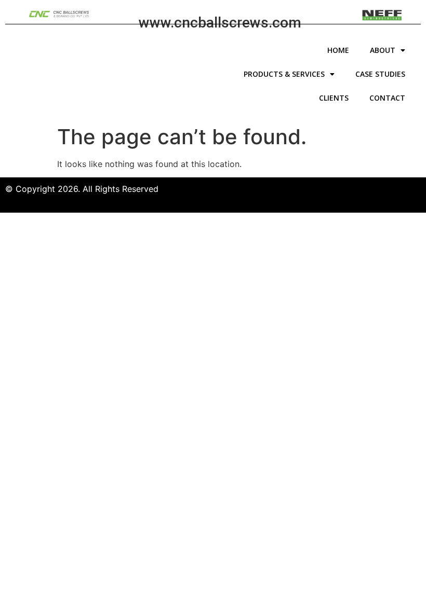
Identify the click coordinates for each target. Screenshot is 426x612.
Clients (334, 98)
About (382, 50)
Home (338, 50)
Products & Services (284, 74)
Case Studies (380, 74)
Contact (387, 98)
